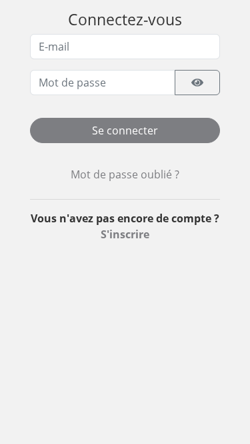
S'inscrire (125, 234)
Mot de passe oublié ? (125, 174)
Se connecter (125, 130)
